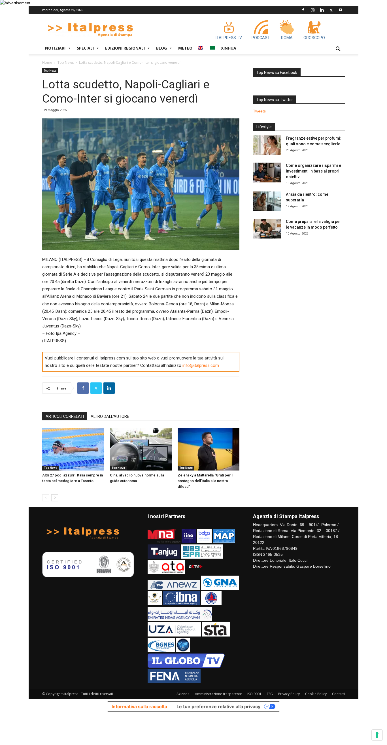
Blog (161, 48)
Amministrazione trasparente (218, 693)
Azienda (183, 693)
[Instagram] (312, 10)
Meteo (185, 48)
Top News (66, 62)
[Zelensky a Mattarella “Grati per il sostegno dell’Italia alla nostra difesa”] (208, 449)
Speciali (85, 48)
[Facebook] (303, 10)
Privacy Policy (289, 693)
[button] (338, 49)
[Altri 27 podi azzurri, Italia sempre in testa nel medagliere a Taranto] (73, 449)
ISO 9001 (254, 693)
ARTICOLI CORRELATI (65, 416)
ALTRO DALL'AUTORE (110, 416)
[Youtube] (340, 10)
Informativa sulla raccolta (139, 706)
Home (47, 62)
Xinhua (228, 48)
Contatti (338, 693)
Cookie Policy (316, 693)
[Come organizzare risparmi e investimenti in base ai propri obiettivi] (267, 172)
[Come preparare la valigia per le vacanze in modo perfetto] (267, 229)
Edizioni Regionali (125, 48)
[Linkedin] (322, 10)
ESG (270, 693)
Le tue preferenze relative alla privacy (218, 706)
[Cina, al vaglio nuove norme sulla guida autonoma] (141, 449)
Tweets (259, 111)
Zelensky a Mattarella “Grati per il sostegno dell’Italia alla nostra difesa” (205, 481)
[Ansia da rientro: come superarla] (267, 201)
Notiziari (55, 48)
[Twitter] (331, 10)
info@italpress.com (200, 365)
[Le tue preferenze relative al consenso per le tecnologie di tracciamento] (377, 735)
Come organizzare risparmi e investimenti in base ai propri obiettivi (313, 171)
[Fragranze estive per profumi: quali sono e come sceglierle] (267, 145)
